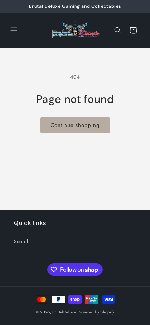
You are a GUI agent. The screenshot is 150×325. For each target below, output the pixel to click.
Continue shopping (75, 125)
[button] (14, 30)
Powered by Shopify (96, 312)
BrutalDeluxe (64, 312)
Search (22, 241)
